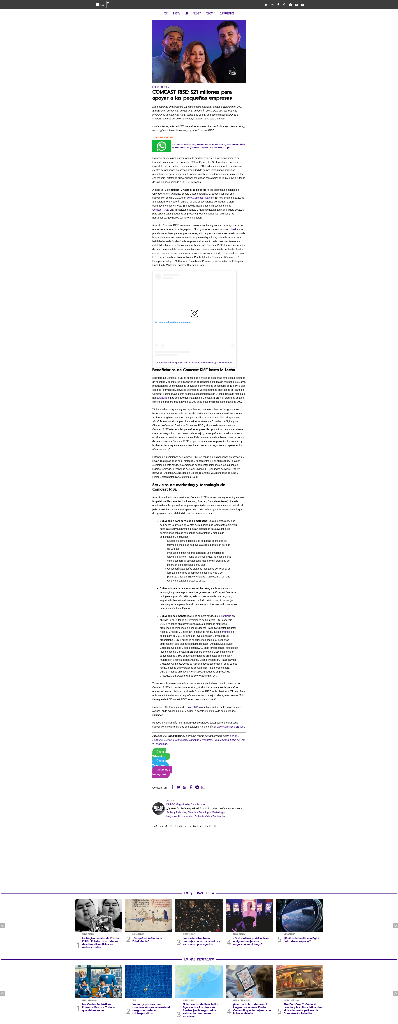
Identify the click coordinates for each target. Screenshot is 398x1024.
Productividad (221, 740)
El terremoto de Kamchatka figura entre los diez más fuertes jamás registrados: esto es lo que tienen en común (200, 1010)
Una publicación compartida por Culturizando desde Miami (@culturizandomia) (194, 362)
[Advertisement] (199, 860)
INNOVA (176, 13)
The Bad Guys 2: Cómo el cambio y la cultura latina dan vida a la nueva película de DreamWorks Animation (303, 1008)
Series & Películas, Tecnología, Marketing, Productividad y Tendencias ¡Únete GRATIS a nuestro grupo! (208, 146)
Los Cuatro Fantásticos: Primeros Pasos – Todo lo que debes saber (98, 1007)
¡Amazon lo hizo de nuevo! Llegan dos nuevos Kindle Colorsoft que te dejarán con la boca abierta (252, 1008)
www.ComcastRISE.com (200, 197)
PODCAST (210, 13)
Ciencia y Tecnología (175, 740)
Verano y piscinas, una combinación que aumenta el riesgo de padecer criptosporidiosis (151, 1008)
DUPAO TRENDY (160, 87)
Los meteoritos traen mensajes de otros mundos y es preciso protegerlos (201, 941)
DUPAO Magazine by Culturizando (185, 804)
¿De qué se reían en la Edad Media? (147, 939)
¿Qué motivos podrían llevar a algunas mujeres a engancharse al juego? (251, 941)
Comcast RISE (160, 209)
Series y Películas (176, 812)
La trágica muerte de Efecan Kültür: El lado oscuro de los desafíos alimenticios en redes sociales (100, 942)
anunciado (163, 397)
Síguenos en (162, 772)
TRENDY (197, 13)
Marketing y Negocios (200, 740)
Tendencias (160, 744)
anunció (226, 616)
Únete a (159, 754)
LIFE (186, 13)
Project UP (191, 707)
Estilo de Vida (237, 740)
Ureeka (234, 229)
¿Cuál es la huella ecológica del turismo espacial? (301, 939)
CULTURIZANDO (227, 13)
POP (166, 13)
